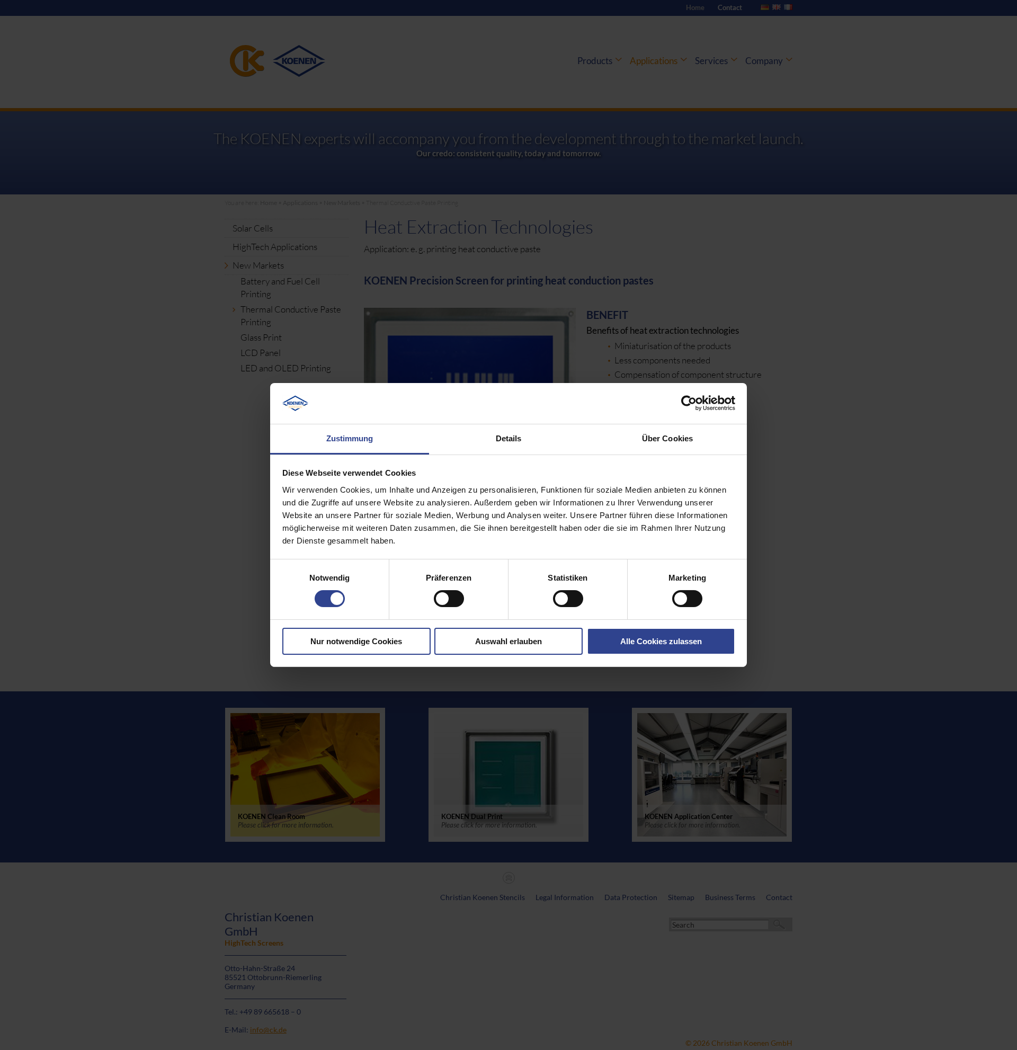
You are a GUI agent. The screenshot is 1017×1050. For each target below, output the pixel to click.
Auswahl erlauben (508, 641)
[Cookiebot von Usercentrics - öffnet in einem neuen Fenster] (689, 403)
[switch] (449, 598)
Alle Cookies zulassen (661, 641)
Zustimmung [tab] (349, 438)
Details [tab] (509, 438)
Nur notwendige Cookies (356, 641)
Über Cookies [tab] (667, 438)
